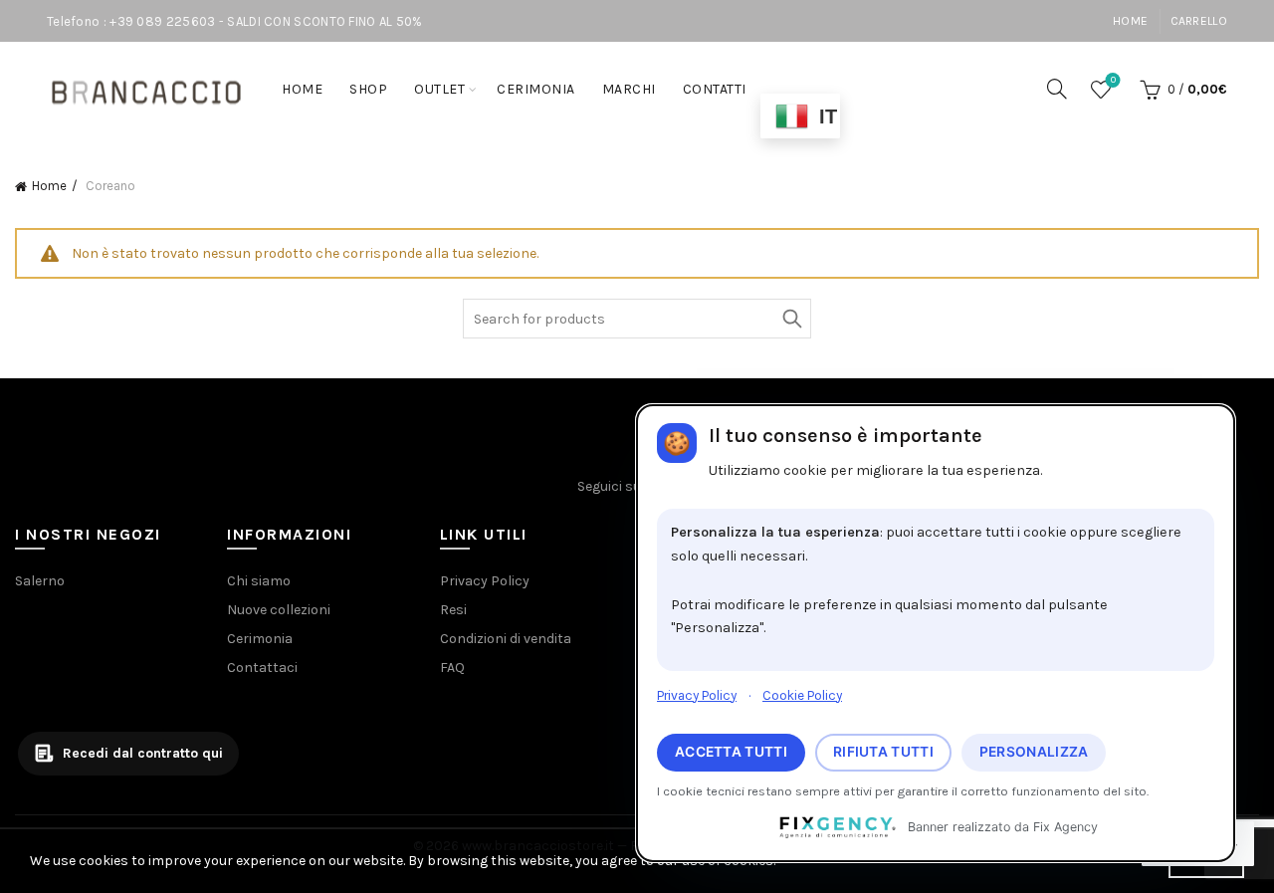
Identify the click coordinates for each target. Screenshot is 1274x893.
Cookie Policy (802, 695)
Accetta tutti (731, 752)
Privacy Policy (697, 695)
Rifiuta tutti (883, 752)
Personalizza (1034, 752)
